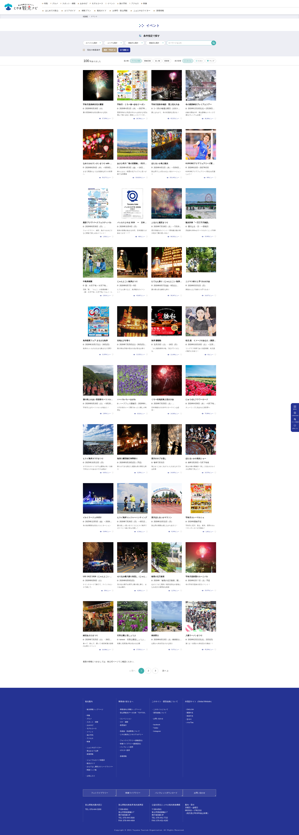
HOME (85, 16)
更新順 (166, 61)
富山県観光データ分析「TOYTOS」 (133, 713)
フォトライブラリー (99, 793)
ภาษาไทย (190, 722)
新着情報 (160, 11)
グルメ (89, 719)
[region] (170, 4)
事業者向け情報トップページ (130, 709)
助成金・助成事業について (130, 731)
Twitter (155, 728)
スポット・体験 (92, 722)
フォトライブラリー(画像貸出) (131, 740)
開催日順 (147, 61)
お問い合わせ (158, 719)
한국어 (189, 719)
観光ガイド (101, 11)
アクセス (90, 738)
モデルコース (92, 728)
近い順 (157, 61)
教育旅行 (123, 725)
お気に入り (91, 776)
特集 (88, 715)
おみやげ (90, 725)
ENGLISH (190, 709)
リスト (200, 61)
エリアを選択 (112, 43)
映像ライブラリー (132, 793)
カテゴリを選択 (91, 43)
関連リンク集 (92, 770)
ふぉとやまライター (141, 11)
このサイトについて (160, 709)
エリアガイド (70, 11)
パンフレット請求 (126, 747)
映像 (88, 741)
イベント (94, 16)
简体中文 (190, 716)
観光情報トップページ (95, 709)
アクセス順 (136, 61)
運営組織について (159, 713)
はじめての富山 (51, 11)
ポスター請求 (125, 750)
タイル (188, 61)
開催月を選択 (133, 43)
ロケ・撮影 (124, 722)
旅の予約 (90, 735)
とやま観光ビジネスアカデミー (131, 734)
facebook (156, 725)
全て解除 (123, 50)
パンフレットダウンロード (166, 793)
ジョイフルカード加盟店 (96, 760)
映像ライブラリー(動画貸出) (130, 744)
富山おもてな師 (92, 751)
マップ (211, 61)
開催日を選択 (154, 43)
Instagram (157, 731)
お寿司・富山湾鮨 (119, 11)
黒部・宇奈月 (109, 50)
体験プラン (86, 11)
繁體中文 (190, 713)
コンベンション (126, 719)
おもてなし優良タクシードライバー (100, 767)
